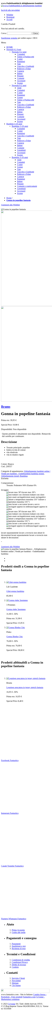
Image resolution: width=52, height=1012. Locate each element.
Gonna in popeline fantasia (18, 200)
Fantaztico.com (29, 997)
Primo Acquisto (18, 930)
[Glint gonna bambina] (16, 582)
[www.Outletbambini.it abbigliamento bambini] (21, 6)
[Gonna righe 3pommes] (17, 600)
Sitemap (15, 983)
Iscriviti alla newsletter (10, 10)
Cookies (15, 967)
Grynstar (11, 1004)
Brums (5, 406)
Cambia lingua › (40, 994)
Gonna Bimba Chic (14, 636)
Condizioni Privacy (20, 962)
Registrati (10, 17)
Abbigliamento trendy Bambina (14, 476)
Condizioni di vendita (21, 960)
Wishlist (9, 15)
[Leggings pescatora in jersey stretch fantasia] (25, 678)
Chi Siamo (16, 985)
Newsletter (16, 980)
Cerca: (4, 33)
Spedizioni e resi (19, 946)
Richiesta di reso (19, 948)
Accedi (9, 19)
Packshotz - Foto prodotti (11, 997)
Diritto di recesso (19, 965)
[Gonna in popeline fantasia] (26, 551)
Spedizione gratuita (9, 38)
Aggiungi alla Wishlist (10, 205)
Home (9, 198)
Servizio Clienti (18, 978)
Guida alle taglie (18, 932)
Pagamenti (16, 944)
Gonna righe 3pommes (16, 609)
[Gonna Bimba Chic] (15, 627)
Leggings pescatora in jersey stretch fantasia (24, 687)
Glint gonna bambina (15, 591)
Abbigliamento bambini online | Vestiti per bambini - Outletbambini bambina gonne (25, 472)
